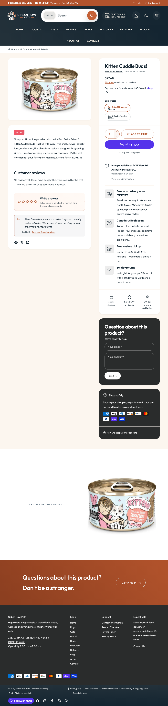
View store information (122, 179)
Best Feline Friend (114, 71)
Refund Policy (109, 631)
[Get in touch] (146, 15)
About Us (74, 659)
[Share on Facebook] (16, 242)
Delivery (74, 649)
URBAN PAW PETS (22, 688)
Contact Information (112, 622)
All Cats (23, 49)
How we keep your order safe (122, 432)
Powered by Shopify (40, 688)
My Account (154, 3)
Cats (52, 29)
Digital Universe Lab (23, 693)
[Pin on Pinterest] (28, 242)
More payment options (129, 152)
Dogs (34, 29)
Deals (73, 640)
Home (14, 49)
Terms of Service (110, 627)
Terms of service (91, 688)
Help (138, 3)
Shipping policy (141, 688)
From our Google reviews (43, 232)
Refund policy (126, 688)
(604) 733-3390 (16, 641)
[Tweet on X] (22, 242)
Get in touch (129, 582)
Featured (75, 645)
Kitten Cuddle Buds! (39, 49)
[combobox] (71, 15)
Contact (74, 663)
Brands (73, 636)
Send (111, 375)
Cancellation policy (80, 693)
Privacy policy (75, 688)
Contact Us (139, 646)
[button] (156, 15)
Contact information (109, 688)
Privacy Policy (109, 636)
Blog (143, 29)
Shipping (109, 82)
